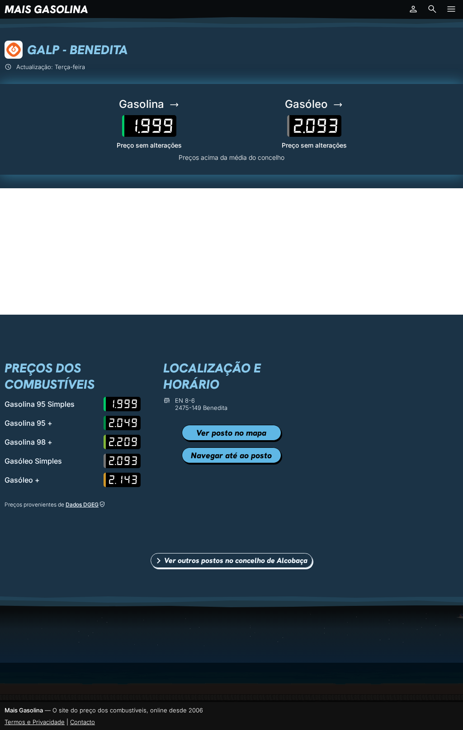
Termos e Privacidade (35, 721)
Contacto (82, 721)
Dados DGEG (82, 504)
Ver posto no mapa (231, 433)
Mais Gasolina (46, 9)
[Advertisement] (231, 251)
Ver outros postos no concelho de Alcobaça (235, 560)
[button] (413, 9)
